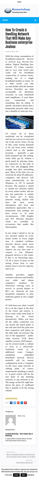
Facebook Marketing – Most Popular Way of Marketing (19, 435)
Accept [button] (16, 475)
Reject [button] (24, 475)
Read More (30, 475)
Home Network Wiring (11, 398)
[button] (19, 2)
